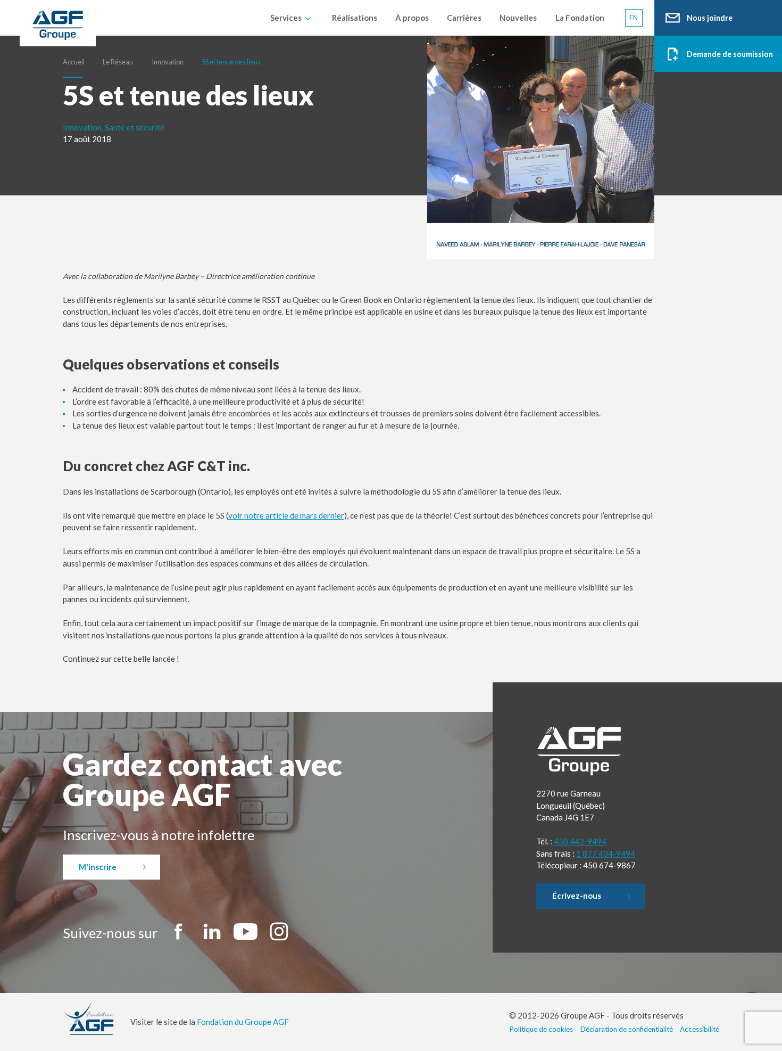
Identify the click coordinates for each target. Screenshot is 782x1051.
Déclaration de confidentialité (626, 1029)
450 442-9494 (580, 842)
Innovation (168, 62)
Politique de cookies (541, 1029)
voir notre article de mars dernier (286, 515)
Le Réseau (118, 62)
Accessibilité (699, 1029)
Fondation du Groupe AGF (243, 1022)
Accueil (74, 62)
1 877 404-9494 (605, 853)
